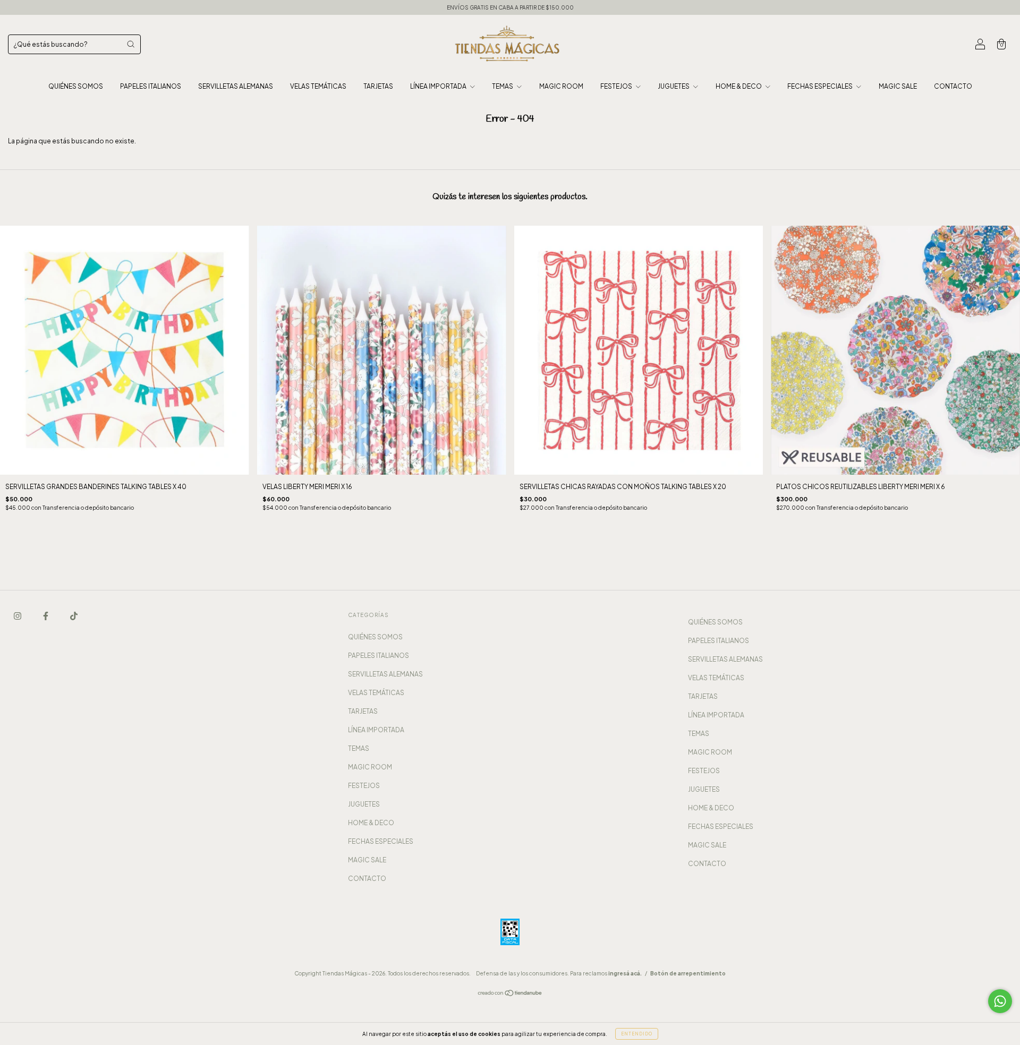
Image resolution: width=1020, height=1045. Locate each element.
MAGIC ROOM (561, 86)
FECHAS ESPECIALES (820, 86)
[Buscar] (131, 44)
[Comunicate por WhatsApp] (1000, 1001)
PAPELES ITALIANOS (150, 86)
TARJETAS (378, 86)
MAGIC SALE (898, 86)
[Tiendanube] (510, 994)
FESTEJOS (616, 86)
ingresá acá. (625, 973)
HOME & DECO (739, 86)
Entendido (636, 1034)
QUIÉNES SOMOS (75, 86)
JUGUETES (674, 86)
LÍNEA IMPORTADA (439, 86)
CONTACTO (953, 86)
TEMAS (503, 86)
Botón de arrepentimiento (688, 973)
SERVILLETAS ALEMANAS (235, 86)
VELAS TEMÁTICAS (318, 86)
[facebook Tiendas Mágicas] (46, 616)
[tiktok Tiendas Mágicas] (73, 616)
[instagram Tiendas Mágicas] (18, 616)
